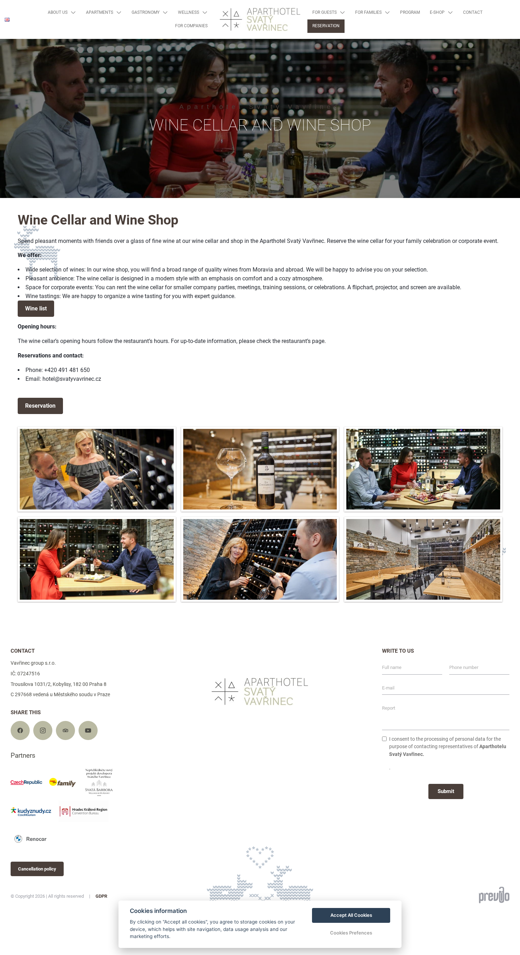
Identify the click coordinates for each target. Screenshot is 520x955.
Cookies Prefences (351, 933)
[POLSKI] (10, 51)
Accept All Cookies (351, 915)
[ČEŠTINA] (10, 29)
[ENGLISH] (7, 19)
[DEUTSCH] (10, 40)
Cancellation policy (37, 869)
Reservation (40, 405)
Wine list (36, 308)
